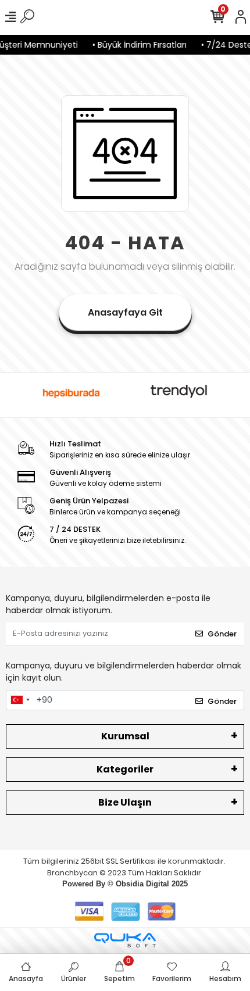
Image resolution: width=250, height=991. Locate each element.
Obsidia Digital (142, 883)
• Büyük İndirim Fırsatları (137, 45)
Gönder (222, 633)
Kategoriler (125, 769)
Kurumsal (125, 736)
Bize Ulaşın (125, 802)
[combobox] (19, 700)
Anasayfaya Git (125, 312)
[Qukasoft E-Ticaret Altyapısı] (125, 940)
